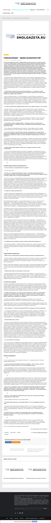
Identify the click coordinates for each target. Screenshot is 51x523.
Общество (9, 18)
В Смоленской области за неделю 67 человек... (36, 478)
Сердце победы (7, 9)
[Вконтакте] (15, 513)
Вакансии (16, 518)
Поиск (45, 508)
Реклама (11, 518)
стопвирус (19, 432)
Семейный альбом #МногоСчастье (20, 9)
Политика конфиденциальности (31, 518)
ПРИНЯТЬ (35, 521)
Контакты (22, 518)
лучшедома (6, 434)
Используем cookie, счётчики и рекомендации (22, 521)
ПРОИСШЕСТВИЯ (6, 13)
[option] (14, 471)
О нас (7, 518)
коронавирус (6, 432)
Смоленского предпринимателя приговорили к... (13, 478)
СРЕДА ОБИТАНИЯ (40, 9)
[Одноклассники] (18, 513)
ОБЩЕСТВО (32, 9)
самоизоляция (12, 432)
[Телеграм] (22, 513)
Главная (4, 18)
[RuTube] (20, 513)
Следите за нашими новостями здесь (40, 432)
